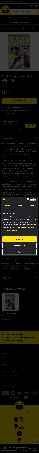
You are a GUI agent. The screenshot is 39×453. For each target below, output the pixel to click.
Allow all (19, 239)
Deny (19, 252)
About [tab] (32, 206)
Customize (18, 245)
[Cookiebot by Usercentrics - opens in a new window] (28, 199)
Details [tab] (19, 206)
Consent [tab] (7, 206)
